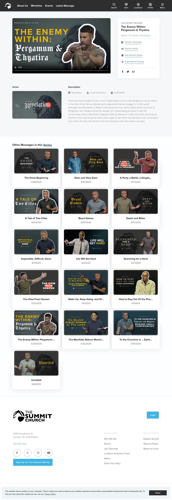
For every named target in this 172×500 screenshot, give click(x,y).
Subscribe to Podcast (134, 61)
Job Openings (111, 448)
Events (49, 6)
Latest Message (65, 6)
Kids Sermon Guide (133, 55)
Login (153, 415)
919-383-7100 (19, 443)
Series (47, 145)
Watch (107, 458)
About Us (22, 6)
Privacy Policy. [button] (50, 494)
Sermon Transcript (133, 42)
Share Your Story (112, 463)
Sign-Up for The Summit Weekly (33, 462)
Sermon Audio (131, 48)
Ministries (36, 6)
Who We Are (110, 438)
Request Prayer (151, 443)
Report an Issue (151, 448)
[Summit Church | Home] (8, 6)
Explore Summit (151, 438)
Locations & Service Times (117, 453)
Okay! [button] (157, 493)
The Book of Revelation (139, 35)
